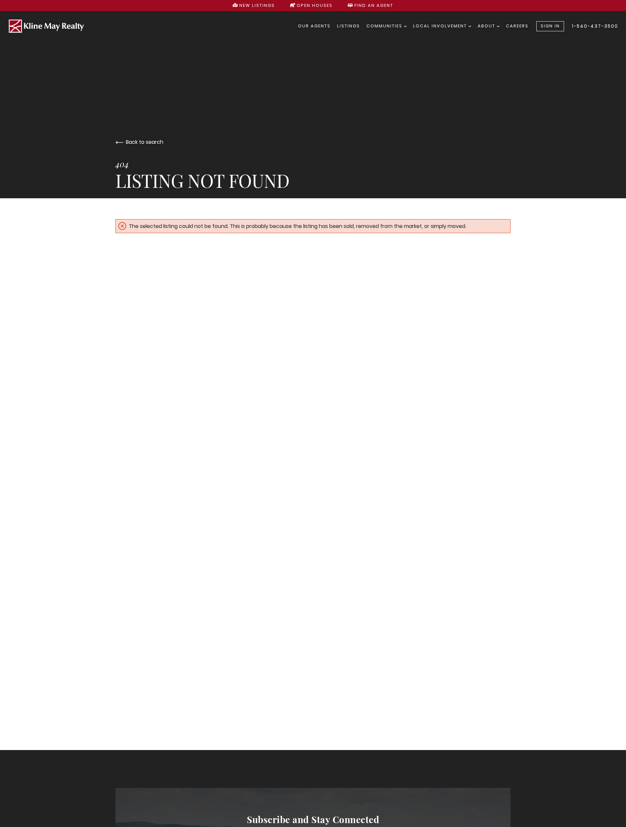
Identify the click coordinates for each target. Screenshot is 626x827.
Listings (348, 26)
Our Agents (314, 26)
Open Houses (314, 5)
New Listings (256, 5)
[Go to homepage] (153, 26)
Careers (517, 26)
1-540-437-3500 (595, 26)
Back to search (144, 142)
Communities (385, 26)
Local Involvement (441, 26)
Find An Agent (373, 5)
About (487, 26)
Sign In (550, 26)
